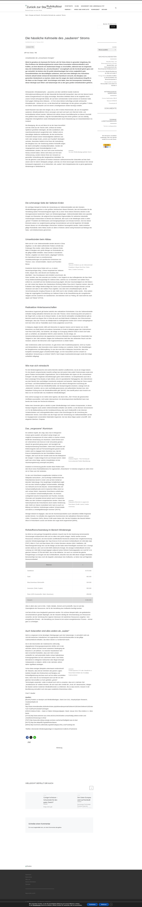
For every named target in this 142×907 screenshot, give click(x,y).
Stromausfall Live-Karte (110, 82)
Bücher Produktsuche (110, 24)
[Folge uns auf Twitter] (113, 20)
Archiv (114, 47)
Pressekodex (112, 103)
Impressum (28, 874)
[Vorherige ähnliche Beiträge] (87, 788)
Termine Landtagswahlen (110, 126)
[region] (71, 856)
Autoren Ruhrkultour (30, 881)
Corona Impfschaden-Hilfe (109, 98)
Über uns (27, 879)
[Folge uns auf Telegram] (116, 20)
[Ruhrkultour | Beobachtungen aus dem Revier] (35, 6)
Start (26, 15)
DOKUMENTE (111, 108)
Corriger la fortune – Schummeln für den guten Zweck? (50, 800)
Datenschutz (28, 877)
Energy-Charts (102, 75)
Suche (113, 26)
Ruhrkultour (33, 901)
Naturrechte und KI (30, 893)
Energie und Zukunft (34, 15)
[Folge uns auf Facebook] (110, 20)
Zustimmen (92, 904)
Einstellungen (37, 905)
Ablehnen (103, 904)
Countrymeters (101, 71)
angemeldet (37, 827)
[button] (27, 737)
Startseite (27, 884)
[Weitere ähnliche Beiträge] (91, 788)
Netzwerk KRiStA (111, 100)
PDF (29, 742)
